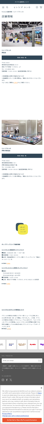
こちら (16, 82)
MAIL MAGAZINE (7, 356)
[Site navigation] (3, 7)
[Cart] (41, 7)
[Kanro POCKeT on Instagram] (3, 380)
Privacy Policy (7, 413)
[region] (22, 404)
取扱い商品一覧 (22, 57)
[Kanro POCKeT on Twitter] (11, 380)
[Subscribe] (39, 360)
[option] (22, 2)
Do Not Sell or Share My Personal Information (22, 420)
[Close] (41, 388)
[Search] (7, 7)
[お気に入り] (37, 7)
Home (3, 12)
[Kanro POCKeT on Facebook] (7, 380)
